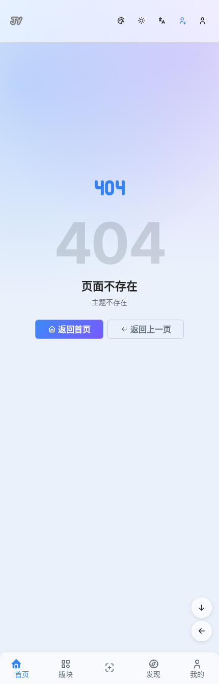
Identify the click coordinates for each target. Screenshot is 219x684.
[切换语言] (162, 21)
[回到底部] (201, 607)
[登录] (203, 21)
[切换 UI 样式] (121, 21)
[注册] (182, 21)
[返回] (201, 631)
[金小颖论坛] (16, 21)
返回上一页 (150, 329)
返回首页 (74, 329)
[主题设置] (141, 21)
